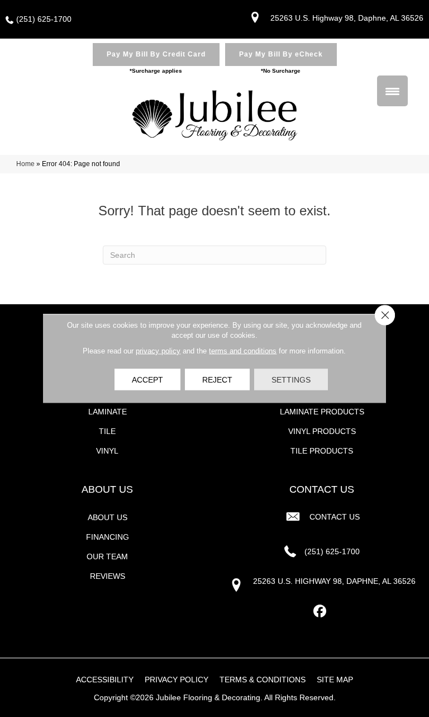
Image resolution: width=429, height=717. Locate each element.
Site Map (335, 679)
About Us (107, 517)
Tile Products (321, 450)
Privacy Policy (176, 679)
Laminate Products (322, 411)
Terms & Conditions (263, 679)
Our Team (107, 556)
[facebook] (320, 612)
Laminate (107, 411)
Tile (107, 431)
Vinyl (107, 450)
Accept (147, 379)
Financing (107, 536)
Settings (291, 379)
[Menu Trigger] (392, 91)
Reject (217, 379)
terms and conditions (243, 351)
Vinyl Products (322, 431)
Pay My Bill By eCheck (281, 54)
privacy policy (158, 351)
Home (25, 164)
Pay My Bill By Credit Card (156, 54)
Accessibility (105, 679)
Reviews (107, 576)
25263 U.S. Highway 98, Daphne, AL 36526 (346, 17)
